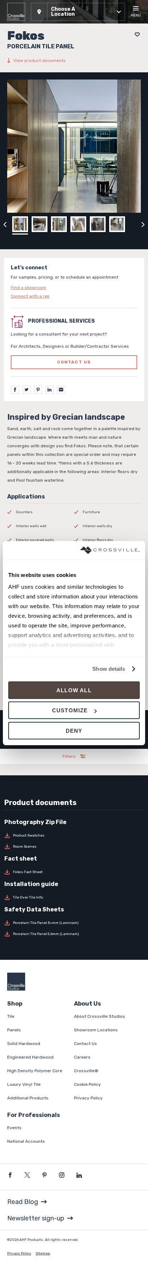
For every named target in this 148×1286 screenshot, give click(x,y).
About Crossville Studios (99, 1016)
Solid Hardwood (23, 1043)
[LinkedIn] (49, 389)
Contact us (74, 362)
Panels (14, 1029)
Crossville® (86, 1070)
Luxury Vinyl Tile (24, 1084)
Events (14, 1127)
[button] (78, 12)
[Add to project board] (135, 34)
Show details (108, 669)
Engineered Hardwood (30, 1057)
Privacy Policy (88, 1097)
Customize (70, 710)
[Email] (61, 389)
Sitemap (43, 1253)
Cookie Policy (87, 1084)
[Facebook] (15, 389)
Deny (74, 731)
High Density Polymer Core (34, 1070)
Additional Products (27, 1097)
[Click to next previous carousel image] (143, 224)
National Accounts (26, 1141)
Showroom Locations (96, 1029)
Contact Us (85, 1043)
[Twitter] (26, 389)
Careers (82, 1057)
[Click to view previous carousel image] (5, 224)
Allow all (74, 690)
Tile (10, 1016)
